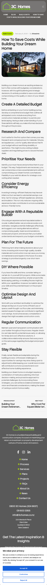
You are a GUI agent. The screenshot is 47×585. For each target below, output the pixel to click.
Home (5, 15)
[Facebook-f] (18, 452)
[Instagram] (23, 452)
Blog (13, 15)
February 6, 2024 (21, 34)
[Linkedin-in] (28, 452)
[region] (23, 566)
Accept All (23, 568)
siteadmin (35, 34)
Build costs (24, 15)
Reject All (23, 580)
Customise (23, 574)
